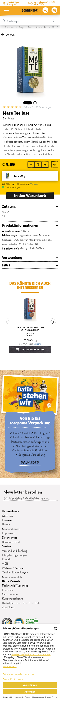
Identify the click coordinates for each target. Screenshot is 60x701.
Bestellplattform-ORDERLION (21, 603)
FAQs (30, 265)
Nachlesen (30, 462)
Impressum (8, 533)
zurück (10, 34)
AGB (5, 564)
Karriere (7, 520)
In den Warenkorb (30, 196)
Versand (34, 184)
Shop (21, 27)
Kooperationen (11, 529)
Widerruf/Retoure (12, 568)
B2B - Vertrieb (11, 581)
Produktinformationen (30, 225)
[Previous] (8, 322)
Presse (6, 525)
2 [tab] (35, 102)
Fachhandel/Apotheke (15, 586)
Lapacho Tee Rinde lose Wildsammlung (30, 329)
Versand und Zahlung (14, 551)
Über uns (7, 516)
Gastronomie (10, 594)
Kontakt (7, 559)
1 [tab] (27, 102)
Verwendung (30, 258)
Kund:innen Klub (12, 577)
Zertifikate (8, 607)
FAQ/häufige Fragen (14, 555)
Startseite (9, 27)
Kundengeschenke (12, 599)
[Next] (52, 322)
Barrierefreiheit (11, 542)
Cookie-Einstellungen (15, 573)
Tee (30, 27)
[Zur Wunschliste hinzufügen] (54, 164)
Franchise (8, 590)
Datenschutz (9, 538)
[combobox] (26, 21)
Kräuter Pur (41, 27)
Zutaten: (30, 206)
